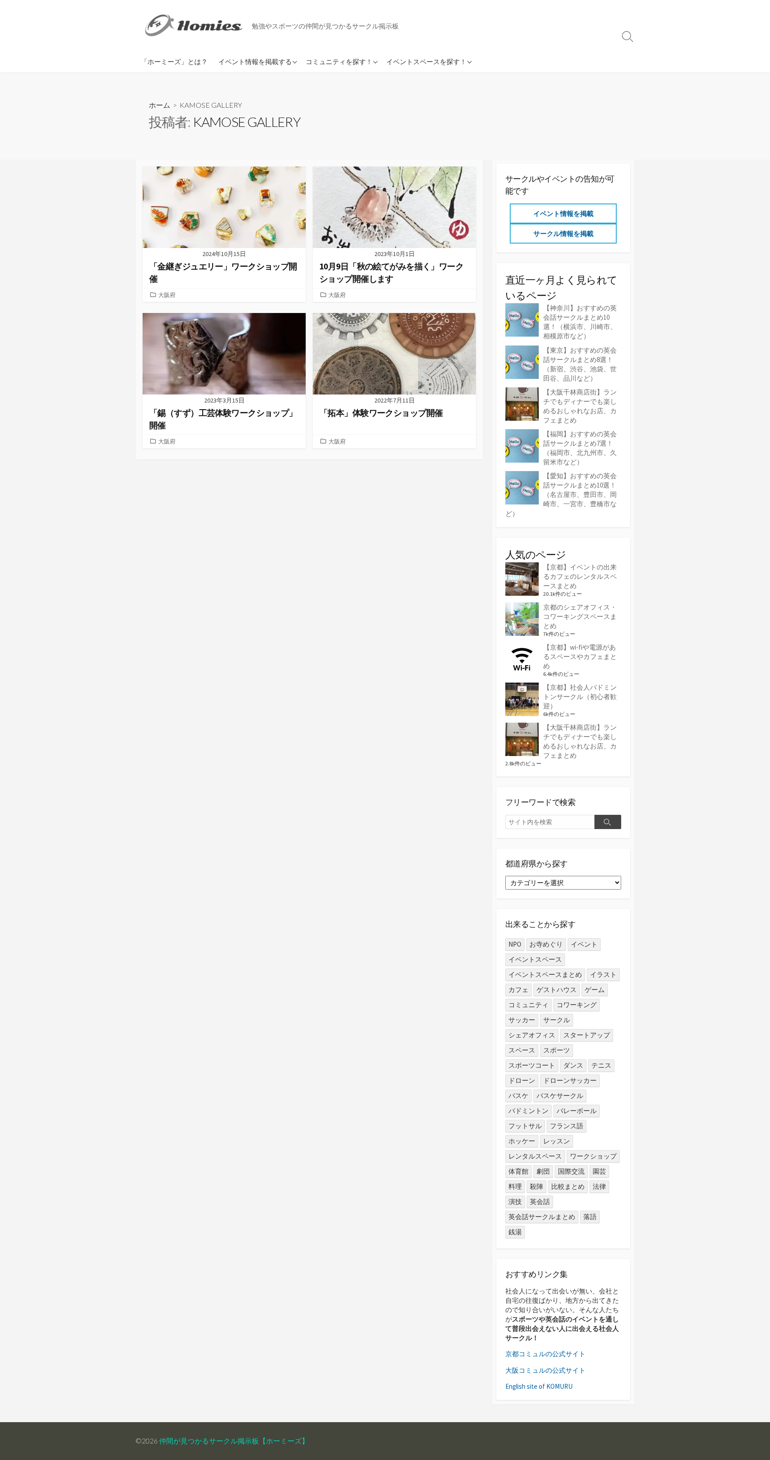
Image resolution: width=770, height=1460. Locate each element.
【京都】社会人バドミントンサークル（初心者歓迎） (580, 696)
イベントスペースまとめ (545, 974)
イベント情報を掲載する (255, 61)
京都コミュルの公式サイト (545, 1354)
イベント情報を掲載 (563, 213)
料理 (515, 1186)
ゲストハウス (557, 989)
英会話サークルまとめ (541, 1216)
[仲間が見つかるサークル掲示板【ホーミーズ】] (195, 25)
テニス (601, 1065)
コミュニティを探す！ (339, 61)
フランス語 (566, 1126)
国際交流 (571, 1171)
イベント (584, 944)
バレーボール (577, 1110)
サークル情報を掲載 (563, 233)
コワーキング (577, 1004)
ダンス (573, 1065)
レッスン (556, 1141)
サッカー (521, 1020)
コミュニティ (528, 1004)
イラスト (603, 974)
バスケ (518, 1095)
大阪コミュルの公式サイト (545, 1370)
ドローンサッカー (570, 1080)
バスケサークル (560, 1095)
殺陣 (536, 1186)
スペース (521, 1050)
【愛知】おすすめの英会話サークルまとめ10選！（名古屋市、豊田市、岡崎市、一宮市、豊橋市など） (561, 494)
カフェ (518, 989)
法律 (599, 1186)
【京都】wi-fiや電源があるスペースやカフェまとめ (580, 656)
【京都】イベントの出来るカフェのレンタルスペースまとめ (580, 576)
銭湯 (515, 1232)
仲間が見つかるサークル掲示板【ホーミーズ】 (234, 1441)
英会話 (540, 1201)
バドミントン (528, 1110)
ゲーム (595, 989)
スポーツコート (531, 1065)
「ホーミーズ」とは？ (174, 61)
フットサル (525, 1126)
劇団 (543, 1171)
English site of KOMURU (539, 1386)
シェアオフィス (531, 1035)
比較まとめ (568, 1186)
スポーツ (556, 1050)
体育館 (518, 1171)
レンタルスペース (535, 1156)
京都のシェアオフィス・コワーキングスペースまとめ (580, 616)
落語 (590, 1216)
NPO (514, 944)
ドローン (521, 1080)
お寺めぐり (546, 944)
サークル (556, 1020)
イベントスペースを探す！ (426, 61)
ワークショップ (593, 1156)
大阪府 (167, 294)
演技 (515, 1201)
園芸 (599, 1171)
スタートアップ (586, 1035)
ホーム (159, 105)
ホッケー (521, 1141)
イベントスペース (535, 959)
